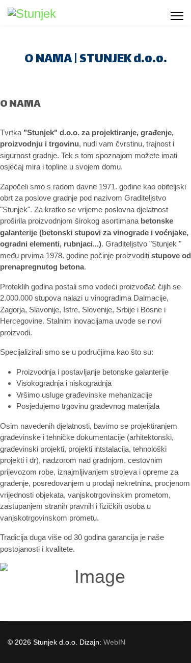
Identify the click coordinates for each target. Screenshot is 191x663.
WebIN (114, 642)
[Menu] (177, 16)
